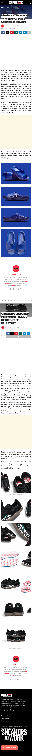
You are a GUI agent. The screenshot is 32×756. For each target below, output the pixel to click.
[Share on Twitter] (8, 32)
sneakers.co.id (10, 26)
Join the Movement (10, 747)
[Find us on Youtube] (13, 710)
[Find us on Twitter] (7, 710)
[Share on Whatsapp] (16, 32)
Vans (13, 285)
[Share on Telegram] (25, 32)
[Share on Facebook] (3, 32)
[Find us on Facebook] (4, 710)
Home (2, 7)
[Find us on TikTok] (16, 710)
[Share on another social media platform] (29, 32)
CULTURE (8, 305)
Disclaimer (4, 721)
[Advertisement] (16, 51)
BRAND (7, 7)
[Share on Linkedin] (20, 32)
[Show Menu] (2, 2)
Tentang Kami (5, 718)
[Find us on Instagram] (1, 710)
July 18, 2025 (20, 26)
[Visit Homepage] (16, 2)
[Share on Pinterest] (12, 32)
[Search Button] (30, 2)
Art (13, 305)
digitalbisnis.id (12, 728)
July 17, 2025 (20, 327)
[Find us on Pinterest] (10, 710)
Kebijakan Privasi (6, 716)
